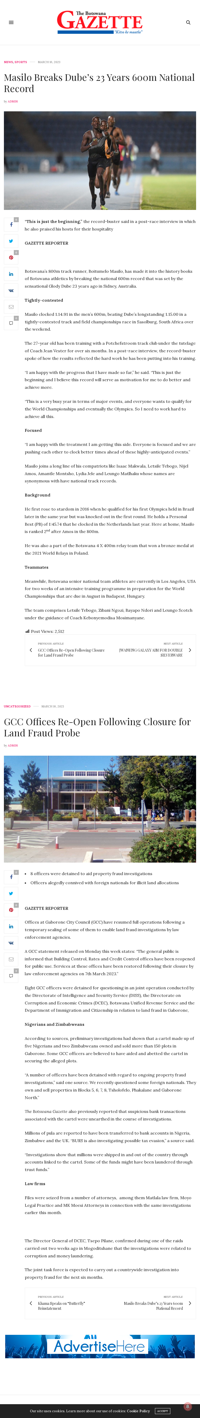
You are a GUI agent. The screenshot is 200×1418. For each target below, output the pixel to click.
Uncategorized (17, 706)
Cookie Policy (138, 1411)
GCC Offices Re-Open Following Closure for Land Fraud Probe (97, 727)
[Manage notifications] (188, 1406)
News (8, 62)
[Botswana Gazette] (100, 22)
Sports (21, 62)
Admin (13, 101)
